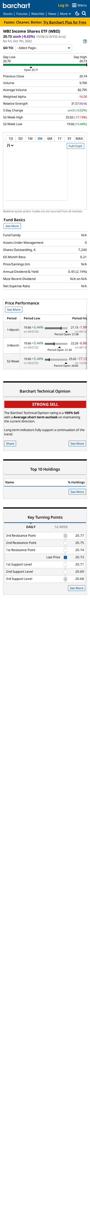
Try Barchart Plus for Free (64, 22)
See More (12, 226)
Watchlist (37, 14)
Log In (63, 5)
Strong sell (45, 404)
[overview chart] (45, 178)
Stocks (7, 14)
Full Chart (75, 146)
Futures (21, 14)
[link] (84, 41)
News (52, 14)
